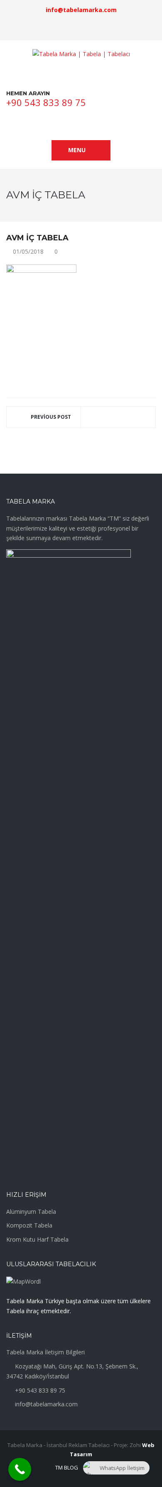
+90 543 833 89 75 (46, 102)
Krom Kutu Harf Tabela (37, 1239)
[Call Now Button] (19, 1469)
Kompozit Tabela (29, 1225)
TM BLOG (66, 1467)
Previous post (51, 416)
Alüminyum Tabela (31, 1211)
